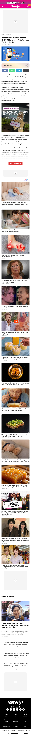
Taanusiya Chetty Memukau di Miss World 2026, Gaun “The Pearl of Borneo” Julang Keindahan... (15, 665)
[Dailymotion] (23, 709)
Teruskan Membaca (15, 163)
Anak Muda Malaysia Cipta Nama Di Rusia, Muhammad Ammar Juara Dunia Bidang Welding (15, 644)
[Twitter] (14, 709)
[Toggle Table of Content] (25, 65)
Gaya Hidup (8, 34)
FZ (3, 44)
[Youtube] (20, 709)
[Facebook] (7, 709)
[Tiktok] (17, 709)
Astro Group (26, 733)
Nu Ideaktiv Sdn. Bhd (14, 733)
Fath (13, 657)
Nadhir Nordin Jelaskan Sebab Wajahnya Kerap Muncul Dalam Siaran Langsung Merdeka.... (15, 625)
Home (3, 34)
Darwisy (12, 648)
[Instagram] (11, 709)
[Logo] (15, 6)
